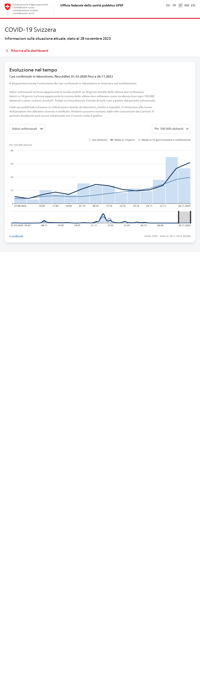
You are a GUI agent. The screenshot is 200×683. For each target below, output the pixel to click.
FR (174, 5)
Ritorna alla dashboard (29, 51)
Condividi (16, 236)
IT (180, 5)
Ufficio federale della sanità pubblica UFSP (91, 5)
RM (186, 5)
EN (193, 5)
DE (168, 5)
